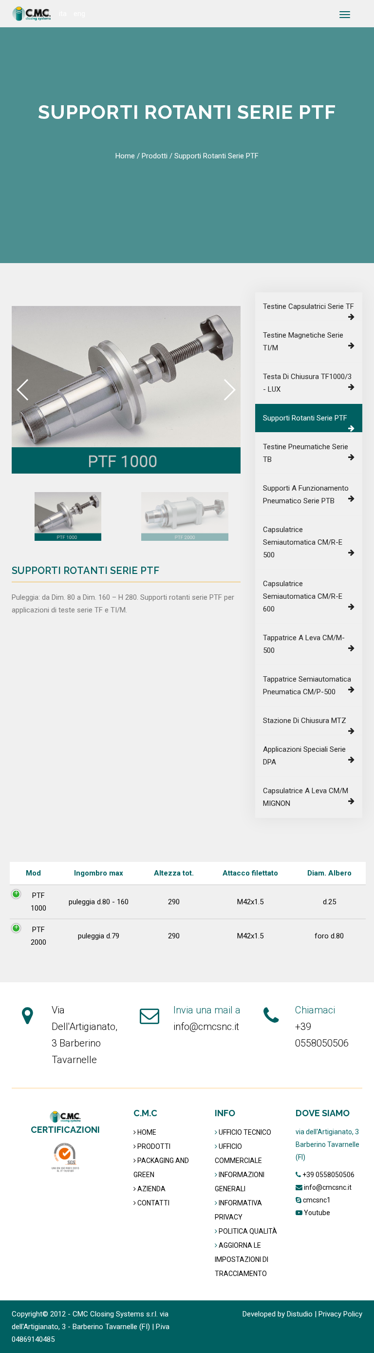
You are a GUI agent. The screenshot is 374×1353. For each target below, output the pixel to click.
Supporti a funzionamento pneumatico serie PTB (306, 494)
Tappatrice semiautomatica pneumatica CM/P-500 (307, 685)
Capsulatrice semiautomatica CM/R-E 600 (302, 596)
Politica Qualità (248, 1231)
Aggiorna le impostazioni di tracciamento (241, 1259)
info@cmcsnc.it (206, 1026)
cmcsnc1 (317, 1200)
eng (79, 13)
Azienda (151, 1189)
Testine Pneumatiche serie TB (305, 453)
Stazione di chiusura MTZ (304, 720)
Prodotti (155, 156)
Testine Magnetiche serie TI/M (303, 341)
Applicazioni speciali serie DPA (304, 755)
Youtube (317, 1213)
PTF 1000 (38, 902)
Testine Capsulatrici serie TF (308, 306)
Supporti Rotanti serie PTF (305, 418)
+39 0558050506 (328, 1175)
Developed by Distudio (278, 1314)
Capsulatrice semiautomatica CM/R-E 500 (302, 542)
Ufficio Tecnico (245, 1132)
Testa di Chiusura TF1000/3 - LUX (307, 383)
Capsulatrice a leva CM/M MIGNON (305, 797)
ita (63, 13)
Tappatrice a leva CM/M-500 (304, 644)
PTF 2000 (38, 936)
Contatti (152, 1203)
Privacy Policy (340, 1314)
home (125, 156)
